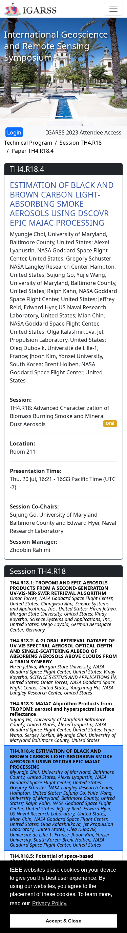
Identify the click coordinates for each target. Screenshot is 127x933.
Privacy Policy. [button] (49, 903)
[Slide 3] (70, 117)
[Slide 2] (57, 117)
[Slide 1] (45, 117)
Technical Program (28, 142)
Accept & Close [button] (63, 921)
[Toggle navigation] (113, 9)
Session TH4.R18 (81, 142)
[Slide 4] (82, 117)
